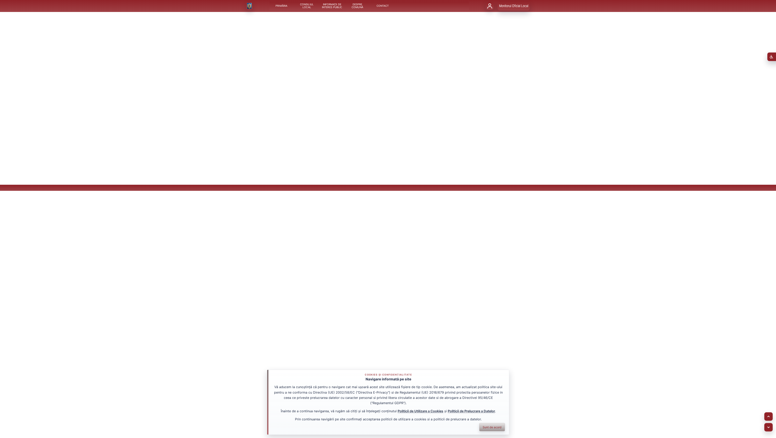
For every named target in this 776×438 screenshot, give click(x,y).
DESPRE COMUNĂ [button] (357, 6)
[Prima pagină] (249, 6)
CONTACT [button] (382, 6)
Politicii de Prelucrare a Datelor (471, 411)
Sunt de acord (492, 427)
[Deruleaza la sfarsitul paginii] (768, 427)
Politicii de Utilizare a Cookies (420, 411)
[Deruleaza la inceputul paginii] (768, 416)
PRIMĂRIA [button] (281, 6)
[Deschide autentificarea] (490, 6)
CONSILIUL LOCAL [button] (306, 6)
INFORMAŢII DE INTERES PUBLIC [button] (332, 6)
